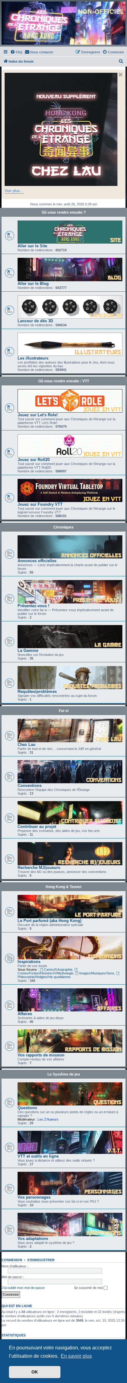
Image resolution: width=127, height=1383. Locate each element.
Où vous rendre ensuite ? (64, 212)
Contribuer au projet (37, 826)
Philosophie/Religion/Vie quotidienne (44, 977)
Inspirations (29, 961)
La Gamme (28, 650)
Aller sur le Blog (33, 283)
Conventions (30, 785)
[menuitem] (16, 52)
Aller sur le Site (32, 246)
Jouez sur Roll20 (34, 459)
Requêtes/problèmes (37, 691)
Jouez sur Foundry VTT (40, 504)
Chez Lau (26, 744)
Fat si (63, 711)
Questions (27, 1107)
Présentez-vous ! (33, 605)
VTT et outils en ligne (38, 1156)
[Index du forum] (63, 23)
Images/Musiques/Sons (96, 973)
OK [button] (34, 1371)
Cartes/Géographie (58, 969)
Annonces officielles (37, 560)
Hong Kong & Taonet (63, 887)
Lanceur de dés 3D (35, 321)
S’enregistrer (41, 1260)
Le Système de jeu (63, 1074)
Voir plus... (14, 190)
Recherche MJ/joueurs (39, 867)
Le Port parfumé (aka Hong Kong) (49, 920)
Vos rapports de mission (41, 1055)
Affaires (25, 1013)
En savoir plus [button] (76, 1356)
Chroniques (63, 527)
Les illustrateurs (33, 358)
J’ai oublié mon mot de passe (23, 1288)
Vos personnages (34, 1197)
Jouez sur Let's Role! (38, 415)
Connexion (12, 1260)
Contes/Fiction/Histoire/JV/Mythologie (45, 973)
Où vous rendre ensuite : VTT (63, 381)
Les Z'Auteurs (48, 1119)
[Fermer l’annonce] (120, 74)
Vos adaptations (33, 1238)
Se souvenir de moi (89, 1288)
